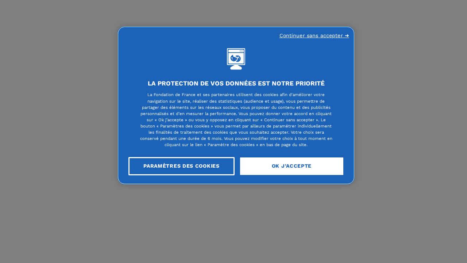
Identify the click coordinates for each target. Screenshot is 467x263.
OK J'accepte (292, 166)
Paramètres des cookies (181, 166)
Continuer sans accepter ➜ (314, 35)
